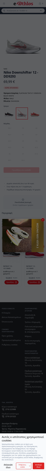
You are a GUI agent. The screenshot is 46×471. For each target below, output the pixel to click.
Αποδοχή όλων (38, 466)
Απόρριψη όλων (8, 465)
